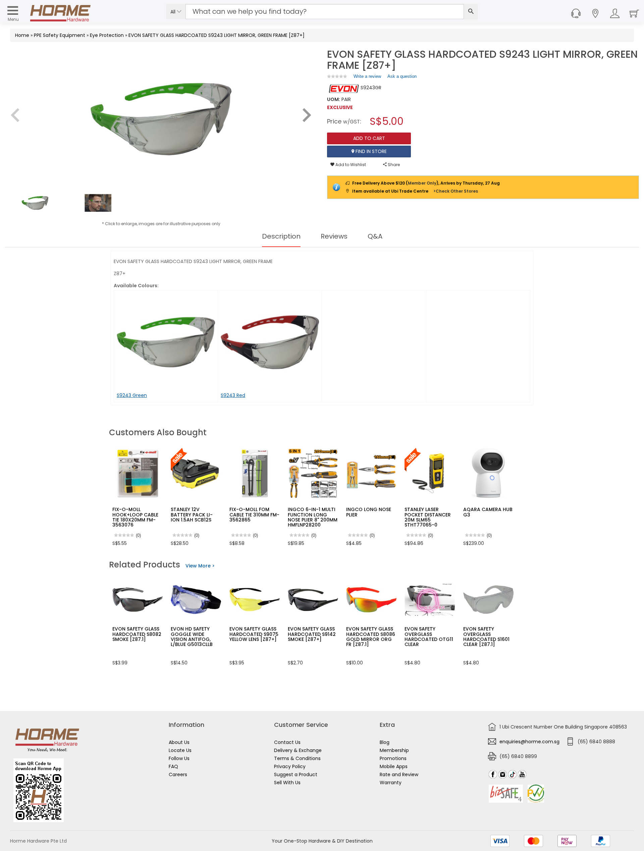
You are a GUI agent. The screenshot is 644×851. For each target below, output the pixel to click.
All (173, 11)
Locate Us (180, 750)
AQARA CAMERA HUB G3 (488, 512)
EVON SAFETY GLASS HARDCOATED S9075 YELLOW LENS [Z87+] (253, 634)
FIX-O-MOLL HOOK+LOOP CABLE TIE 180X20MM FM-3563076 (135, 517)
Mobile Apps (394, 766)
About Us (179, 742)
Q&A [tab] (375, 236)
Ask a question (402, 76)
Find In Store (370, 151)
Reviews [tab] (334, 236)
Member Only (422, 183)
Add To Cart (369, 138)
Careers (178, 774)
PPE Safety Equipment (59, 35)
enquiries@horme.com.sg (529, 741)
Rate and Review (399, 774)
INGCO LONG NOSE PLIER (368, 512)
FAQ (173, 766)
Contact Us (287, 742)
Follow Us (179, 758)
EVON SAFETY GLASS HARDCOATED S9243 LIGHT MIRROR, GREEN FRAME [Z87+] (216, 35)
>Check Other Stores (455, 191)
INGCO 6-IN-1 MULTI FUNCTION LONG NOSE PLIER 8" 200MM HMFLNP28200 (312, 517)
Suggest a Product (295, 774)
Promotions (393, 758)
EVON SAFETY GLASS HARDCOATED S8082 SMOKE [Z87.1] (136, 634)
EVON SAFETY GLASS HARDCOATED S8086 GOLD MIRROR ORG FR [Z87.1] (370, 636)
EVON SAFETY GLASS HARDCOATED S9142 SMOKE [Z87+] (312, 634)
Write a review (367, 78)
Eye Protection (107, 35)
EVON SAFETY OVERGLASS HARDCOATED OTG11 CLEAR (429, 636)
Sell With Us (287, 782)
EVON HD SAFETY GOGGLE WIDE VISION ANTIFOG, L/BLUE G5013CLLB (192, 636)
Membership (394, 750)
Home (22, 35)
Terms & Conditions (297, 758)
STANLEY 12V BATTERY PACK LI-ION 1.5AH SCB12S (192, 514)
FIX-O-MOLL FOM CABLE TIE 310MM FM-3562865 (254, 514)
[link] (337, 76)
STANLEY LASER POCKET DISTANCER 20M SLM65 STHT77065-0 (428, 517)
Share (393, 164)
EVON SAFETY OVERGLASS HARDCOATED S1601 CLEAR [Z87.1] (486, 636)
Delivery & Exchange (298, 750)
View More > (200, 565)
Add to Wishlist (350, 164)
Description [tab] (281, 236)
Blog (384, 742)
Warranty (390, 782)
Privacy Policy (290, 766)
